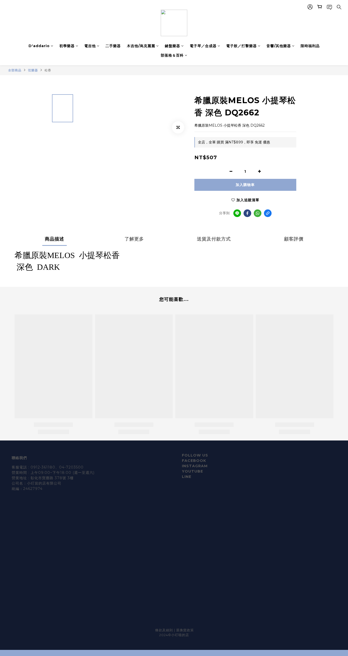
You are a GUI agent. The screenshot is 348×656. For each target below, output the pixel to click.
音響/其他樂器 (278, 46)
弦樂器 (33, 70)
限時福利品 (310, 46)
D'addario (39, 46)
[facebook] (247, 213)
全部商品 (14, 70)
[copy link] (268, 213)
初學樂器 (67, 46)
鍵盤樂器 (172, 46)
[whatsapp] (257, 213)
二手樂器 (113, 46)
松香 (48, 70)
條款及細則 (164, 630)
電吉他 (90, 46)
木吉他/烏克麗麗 (141, 46)
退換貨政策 (185, 630)
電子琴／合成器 (203, 46)
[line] (237, 213)
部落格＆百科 (172, 55)
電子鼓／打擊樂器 (241, 46)
